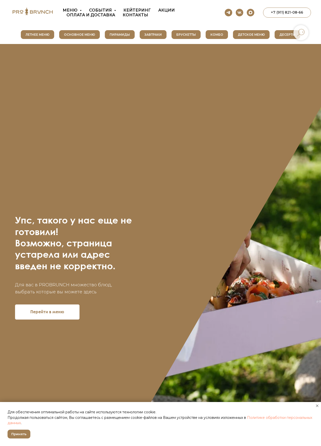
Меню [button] (70, 10)
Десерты (287, 34)
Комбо (216, 34)
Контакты (135, 15)
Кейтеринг (137, 10)
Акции (166, 10)
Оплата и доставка (90, 15)
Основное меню (79, 34)
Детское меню (251, 34)
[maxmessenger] (250, 12)
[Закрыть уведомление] (317, 405)
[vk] (239, 12)
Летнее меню (37, 34)
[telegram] (228, 12)
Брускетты (186, 34)
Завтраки (153, 34)
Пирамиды (120, 34)
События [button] (101, 10)
